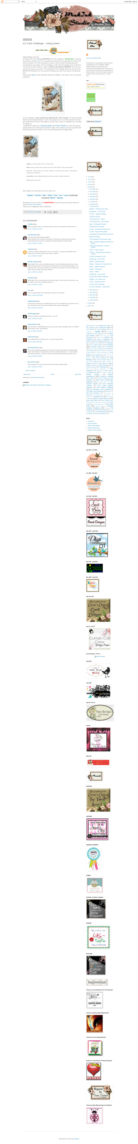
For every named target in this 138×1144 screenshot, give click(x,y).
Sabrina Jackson (33, 261)
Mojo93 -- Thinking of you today (98, 209)
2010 (90, 184)
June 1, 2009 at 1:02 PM (35, 284)
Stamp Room (107, 393)
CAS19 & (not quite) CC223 (97, 256)
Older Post (78, 374)
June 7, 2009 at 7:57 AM (35, 367)
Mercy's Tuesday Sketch (100, 363)
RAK (110, 372)
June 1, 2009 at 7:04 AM (35, 243)
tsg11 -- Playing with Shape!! (97, 224)
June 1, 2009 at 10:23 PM (35, 295)
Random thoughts (93, 374)
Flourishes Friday (96, 347)
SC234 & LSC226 (94, 216)
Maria (52, 198)
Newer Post (26, 374)
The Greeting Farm (99, 404)
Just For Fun (107, 354)
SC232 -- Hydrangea (95, 269)
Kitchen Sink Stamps (34, 204)
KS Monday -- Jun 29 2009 (97, 211)
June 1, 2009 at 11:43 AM (35, 272)
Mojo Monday (103, 365)
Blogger (77, 1139)
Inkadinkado (110, 350)
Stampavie (89, 395)
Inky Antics (91, 352)
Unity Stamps (91, 411)
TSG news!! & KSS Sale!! (96, 226)
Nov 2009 (93, 191)
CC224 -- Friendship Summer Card (99, 229)
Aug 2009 (93, 199)
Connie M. (31, 278)
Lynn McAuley (32, 235)
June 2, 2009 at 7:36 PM (35, 331)
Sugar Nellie (110, 396)
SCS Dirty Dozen (102, 382)
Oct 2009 (92, 194)
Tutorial (111, 410)
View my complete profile (93, 58)
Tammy (60, 198)
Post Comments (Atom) (37, 377)
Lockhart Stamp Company (104, 359)
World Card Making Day (101, 413)
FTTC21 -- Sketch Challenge (97, 214)
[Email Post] (44, 211)
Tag (104, 402)
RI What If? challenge (106, 376)
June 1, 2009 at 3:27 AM (35, 229)
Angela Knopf (32, 301)
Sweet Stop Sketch (92, 400)
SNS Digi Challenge (92, 393)
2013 (90, 177)
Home (52, 374)
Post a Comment (30, 370)
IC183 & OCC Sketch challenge (98, 276)
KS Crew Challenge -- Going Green (99, 287)
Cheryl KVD (31, 337)
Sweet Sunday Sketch (107, 400)
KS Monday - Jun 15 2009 (97, 259)
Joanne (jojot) (32, 313)
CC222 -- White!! (94, 271)
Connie (38, 195)
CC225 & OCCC (94, 206)
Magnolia (88, 363)
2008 (90, 303)
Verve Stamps (102, 411)
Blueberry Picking (94, 237)
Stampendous (98, 395)
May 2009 (93, 290)
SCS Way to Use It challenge (94, 391)
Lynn (38, 61)
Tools (106, 408)
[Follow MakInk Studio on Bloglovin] (94, 122)
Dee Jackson (32, 362)
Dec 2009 (93, 189)
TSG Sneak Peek (101, 410)
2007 (90, 306)
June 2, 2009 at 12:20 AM (35, 308)
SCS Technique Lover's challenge (100, 389)
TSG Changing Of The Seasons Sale (100, 239)
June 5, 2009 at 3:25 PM (35, 356)
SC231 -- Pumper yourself (97, 281)
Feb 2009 (93, 297)
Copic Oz (99, 337)
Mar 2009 (93, 295)
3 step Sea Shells (46, 126)
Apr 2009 (92, 292)
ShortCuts (108, 391)
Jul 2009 (92, 201)
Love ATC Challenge (92, 361)
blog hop (103, 327)
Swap (89, 398)
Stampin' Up (98, 396)
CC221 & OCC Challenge (97, 284)
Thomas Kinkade (99, 406)
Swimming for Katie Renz (94, 402)
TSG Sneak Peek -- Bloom (97, 219)
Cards (97, 331)
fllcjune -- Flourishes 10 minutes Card (100, 264)
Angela (30, 195)
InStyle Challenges (102, 352)
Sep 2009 (93, 196)
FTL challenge (109, 347)
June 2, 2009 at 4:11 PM (35, 318)
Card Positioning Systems (104, 329)
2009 (90, 187)
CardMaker (89, 331)
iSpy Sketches (97, 354)
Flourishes (109, 345)
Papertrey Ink (92, 372)
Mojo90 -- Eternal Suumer (97, 261)
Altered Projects (90, 325)
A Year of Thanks (60, 126)
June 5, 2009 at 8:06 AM (35, 342)
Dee (44, 195)
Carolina (30, 224)
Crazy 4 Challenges (103, 339)
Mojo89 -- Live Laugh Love (97, 279)
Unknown (30, 249)
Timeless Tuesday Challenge (99, 407)
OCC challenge (101, 367)
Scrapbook (92, 378)
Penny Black (103, 372)
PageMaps (99, 370)
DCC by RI (95, 343)
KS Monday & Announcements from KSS (101, 234)
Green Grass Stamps (104, 348)
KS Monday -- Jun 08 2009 (97, 274)
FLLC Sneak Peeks (95, 345)
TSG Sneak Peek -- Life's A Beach (99, 221)
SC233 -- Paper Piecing (96, 250)
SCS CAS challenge (102, 378)
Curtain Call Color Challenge (95, 341)
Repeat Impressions (94, 428)
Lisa (55, 195)
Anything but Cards (104, 325)
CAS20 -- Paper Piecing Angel (98, 231)
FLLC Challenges (108, 343)
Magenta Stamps (106, 361)
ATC (87, 327)
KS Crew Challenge (99, 358)
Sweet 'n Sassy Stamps (101, 398)
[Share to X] (52, 212)
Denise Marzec (32, 324)
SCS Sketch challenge (105, 387)
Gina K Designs (93, 348)
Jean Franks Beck (33, 347)
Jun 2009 (93, 204)
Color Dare (104, 335)
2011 (90, 182)
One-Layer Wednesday (99, 368)
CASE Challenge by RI (100, 333)
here (33, 75)
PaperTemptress (108, 370)
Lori (60, 195)
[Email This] (48, 212)
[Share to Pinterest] (57, 212)
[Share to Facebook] (54, 212)
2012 (90, 179)
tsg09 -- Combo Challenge (97, 266)
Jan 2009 (93, 300)
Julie (50, 195)
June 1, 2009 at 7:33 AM (35, 256)
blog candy (95, 327)
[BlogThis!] (50, 212)
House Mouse (100, 350)
